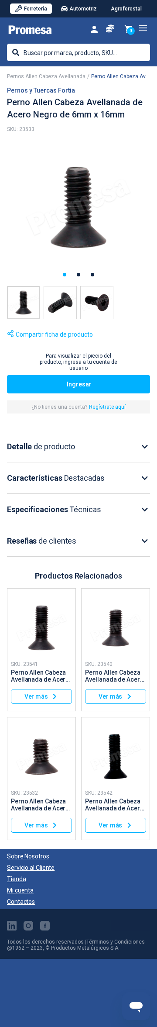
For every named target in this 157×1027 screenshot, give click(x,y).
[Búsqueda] (16, 52)
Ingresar (79, 384)
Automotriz (83, 9)
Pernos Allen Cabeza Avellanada (46, 76)
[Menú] (143, 28)
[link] (94, 28)
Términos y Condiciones (115, 942)
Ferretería (35, 9)
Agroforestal (126, 9)
